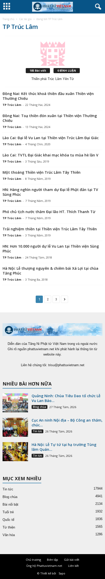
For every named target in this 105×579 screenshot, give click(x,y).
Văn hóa (9, 535)
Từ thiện (9, 527)
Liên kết (73, 566)
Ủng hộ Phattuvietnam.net (44, 566)
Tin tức (37, 431)
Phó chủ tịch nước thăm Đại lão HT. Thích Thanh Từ (49, 211)
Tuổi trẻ (8, 512)
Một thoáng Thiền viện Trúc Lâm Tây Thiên (42, 172)
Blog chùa (39, 407)
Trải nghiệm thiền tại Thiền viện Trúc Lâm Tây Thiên (50, 229)
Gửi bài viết (71, 559)
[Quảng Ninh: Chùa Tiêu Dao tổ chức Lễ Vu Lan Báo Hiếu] (15, 402)
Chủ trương (33, 559)
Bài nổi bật (10, 504)
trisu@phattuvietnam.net (66, 365)
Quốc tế (8, 520)
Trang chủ (8, 19)
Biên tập (52, 559)
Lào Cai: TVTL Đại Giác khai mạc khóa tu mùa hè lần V (50, 155)
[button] (97, 6)
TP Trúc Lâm (12, 105)
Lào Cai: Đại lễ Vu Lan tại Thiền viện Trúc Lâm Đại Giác (51, 137)
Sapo (62, 573)
